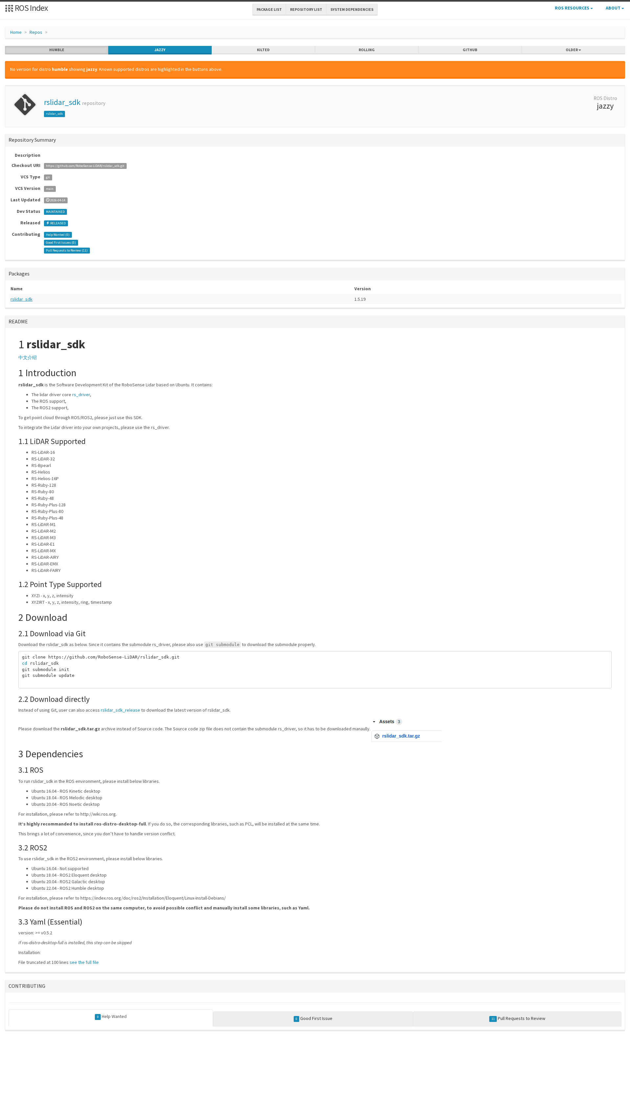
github (470, 49)
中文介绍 (27, 357)
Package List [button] (269, 9)
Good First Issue (314, 1018)
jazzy (160, 49)
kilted (263, 49)
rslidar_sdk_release (120, 710)
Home (16, 32)
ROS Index (30, 7)
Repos (36, 32)
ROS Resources (572, 8)
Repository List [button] (306, 9)
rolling (367, 49)
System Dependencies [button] (351, 9)
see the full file (84, 962)
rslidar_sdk (62, 102)
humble (56, 49)
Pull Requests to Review (518, 1018)
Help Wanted (112, 1016)
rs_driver (81, 394)
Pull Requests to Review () (67, 250)
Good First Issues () (61, 242)
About (613, 8)
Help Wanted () (58, 235)
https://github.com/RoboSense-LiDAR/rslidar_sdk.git (85, 166)
